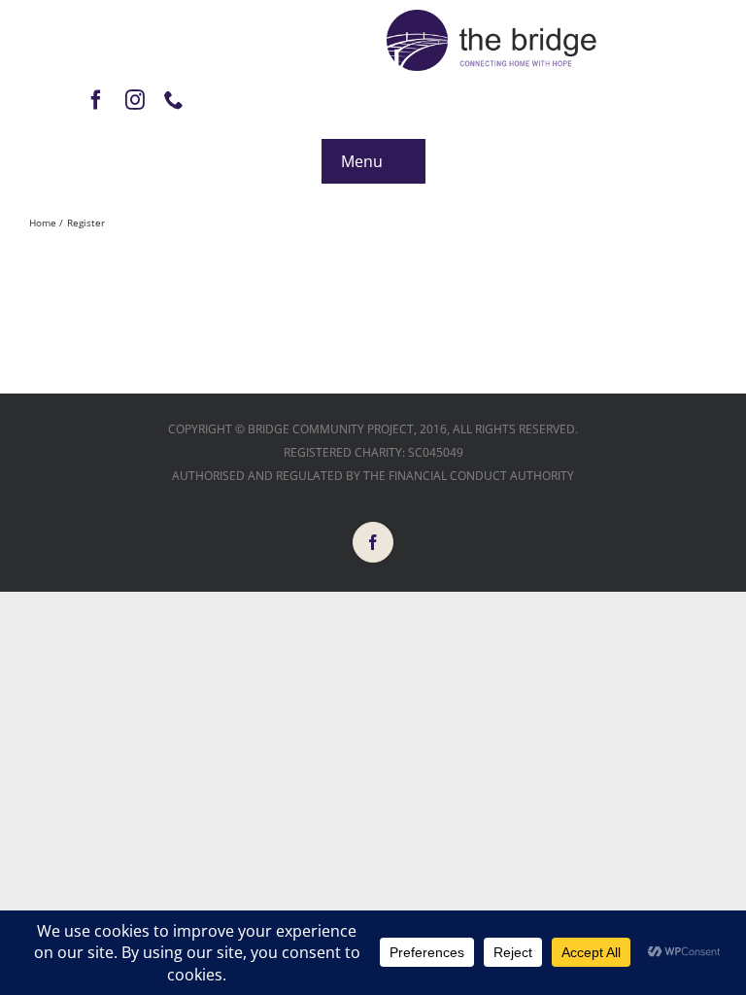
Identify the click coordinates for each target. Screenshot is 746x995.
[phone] (174, 100)
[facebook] (96, 100)
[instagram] (135, 100)
